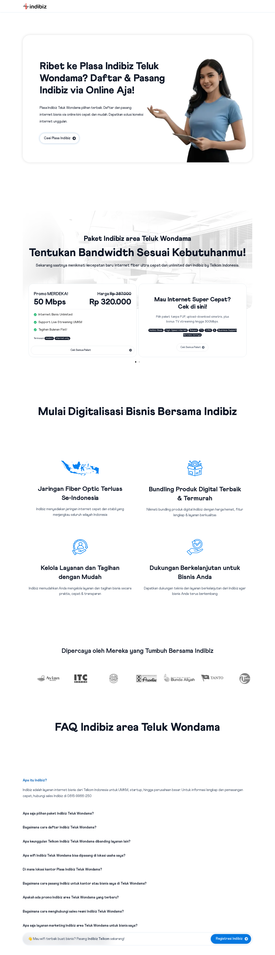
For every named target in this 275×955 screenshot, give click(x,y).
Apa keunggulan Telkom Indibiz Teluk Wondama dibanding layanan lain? (76, 841)
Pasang (93, 939)
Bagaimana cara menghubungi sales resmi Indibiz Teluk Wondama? (73, 911)
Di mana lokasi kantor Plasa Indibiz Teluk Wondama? (62, 869)
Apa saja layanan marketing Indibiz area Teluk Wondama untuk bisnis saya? (80, 925)
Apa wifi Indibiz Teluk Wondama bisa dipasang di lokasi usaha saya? (74, 855)
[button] (135, 362)
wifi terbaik (48, 939)
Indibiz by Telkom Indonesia (215, 265)
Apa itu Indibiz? (35, 780)
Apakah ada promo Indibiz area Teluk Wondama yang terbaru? (71, 897)
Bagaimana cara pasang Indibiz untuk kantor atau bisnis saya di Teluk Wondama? (85, 883)
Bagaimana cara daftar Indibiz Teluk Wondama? (59, 827)
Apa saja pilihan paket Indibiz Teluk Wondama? (58, 813)
